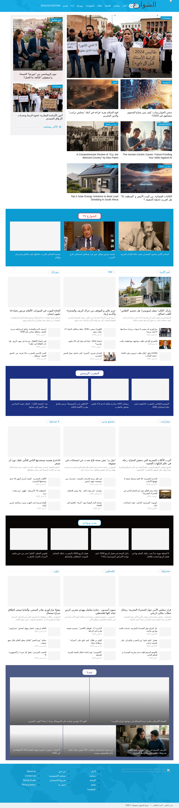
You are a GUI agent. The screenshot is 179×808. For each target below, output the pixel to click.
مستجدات (57, 86)
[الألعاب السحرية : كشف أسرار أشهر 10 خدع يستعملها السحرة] (54, 482)
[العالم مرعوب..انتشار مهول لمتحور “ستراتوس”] (54, 631)
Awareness (164, 124)
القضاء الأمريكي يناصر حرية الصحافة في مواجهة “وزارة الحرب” (138, 721)
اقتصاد (108, 5)
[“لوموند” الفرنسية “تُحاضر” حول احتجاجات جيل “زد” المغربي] (165, 506)
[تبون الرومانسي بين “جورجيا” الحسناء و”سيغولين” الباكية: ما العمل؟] (38, 44)
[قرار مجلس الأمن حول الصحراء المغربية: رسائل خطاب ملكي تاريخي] (145, 591)
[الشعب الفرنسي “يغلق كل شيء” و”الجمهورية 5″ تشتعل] (54, 655)
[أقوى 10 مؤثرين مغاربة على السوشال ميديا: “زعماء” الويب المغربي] (50, 701)
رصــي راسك (111, 124)
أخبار (115, 82)
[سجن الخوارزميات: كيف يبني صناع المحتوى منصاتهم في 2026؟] (146, 94)
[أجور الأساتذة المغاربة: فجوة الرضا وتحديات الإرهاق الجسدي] (38, 97)
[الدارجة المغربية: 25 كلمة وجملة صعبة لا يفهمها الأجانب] (165, 482)
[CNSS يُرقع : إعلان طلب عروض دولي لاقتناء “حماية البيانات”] (165, 356)
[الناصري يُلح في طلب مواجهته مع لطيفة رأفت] (165, 344)
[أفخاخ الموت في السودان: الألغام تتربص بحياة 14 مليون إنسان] (34, 292)
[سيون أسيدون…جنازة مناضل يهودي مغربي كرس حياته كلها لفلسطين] (89, 591)
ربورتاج (80, 5)
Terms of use (29, 780)
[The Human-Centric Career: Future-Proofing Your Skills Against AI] (146, 136)
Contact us (30, 776)
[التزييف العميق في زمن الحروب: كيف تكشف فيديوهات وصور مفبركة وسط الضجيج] (142, 741)
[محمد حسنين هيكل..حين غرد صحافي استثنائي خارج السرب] (89, 236)
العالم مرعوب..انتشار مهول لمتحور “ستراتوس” (27, 628)
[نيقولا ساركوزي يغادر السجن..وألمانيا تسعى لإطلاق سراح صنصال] (34, 591)
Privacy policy (29, 785)
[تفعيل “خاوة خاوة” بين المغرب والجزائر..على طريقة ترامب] (165, 643)
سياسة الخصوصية (57, 776)
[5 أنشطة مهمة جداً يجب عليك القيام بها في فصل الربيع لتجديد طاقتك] (150, 539)
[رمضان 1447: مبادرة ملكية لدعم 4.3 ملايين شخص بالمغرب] (110, 389)
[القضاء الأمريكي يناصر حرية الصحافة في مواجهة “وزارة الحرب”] (129, 701)
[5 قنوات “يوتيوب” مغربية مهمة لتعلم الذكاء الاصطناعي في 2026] (36, 741)
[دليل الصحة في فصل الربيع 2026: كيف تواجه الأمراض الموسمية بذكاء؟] (110, 539)
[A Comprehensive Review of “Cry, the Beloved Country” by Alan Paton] (92, 136)
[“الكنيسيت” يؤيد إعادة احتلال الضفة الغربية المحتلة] (110, 655)
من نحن (62, 771)
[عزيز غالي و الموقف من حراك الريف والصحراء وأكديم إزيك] (89, 292)
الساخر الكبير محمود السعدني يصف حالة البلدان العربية (145, 254)
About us (31, 771)
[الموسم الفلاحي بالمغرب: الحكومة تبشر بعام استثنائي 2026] (150, 389)
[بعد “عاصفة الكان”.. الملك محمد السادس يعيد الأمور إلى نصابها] (29, 389)
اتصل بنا (62, 785)
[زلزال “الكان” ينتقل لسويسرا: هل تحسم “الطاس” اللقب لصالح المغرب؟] (145, 292)
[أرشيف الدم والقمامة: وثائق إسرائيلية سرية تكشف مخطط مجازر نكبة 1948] (54, 332)
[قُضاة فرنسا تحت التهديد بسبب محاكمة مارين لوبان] (54, 506)
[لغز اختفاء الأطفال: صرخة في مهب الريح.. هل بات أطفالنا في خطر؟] (54, 344)
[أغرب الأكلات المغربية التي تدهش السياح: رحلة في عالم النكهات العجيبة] (145, 441)
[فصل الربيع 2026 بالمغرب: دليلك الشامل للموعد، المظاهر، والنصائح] (69, 539)
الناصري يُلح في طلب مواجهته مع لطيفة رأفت (138, 341)
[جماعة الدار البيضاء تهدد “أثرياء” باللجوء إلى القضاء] (110, 506)
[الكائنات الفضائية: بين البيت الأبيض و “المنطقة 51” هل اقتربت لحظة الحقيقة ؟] (146, 178)
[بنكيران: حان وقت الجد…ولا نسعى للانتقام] (110, 494)
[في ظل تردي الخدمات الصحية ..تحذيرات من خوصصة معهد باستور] (110, 482)
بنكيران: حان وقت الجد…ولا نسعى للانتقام (85, 491)
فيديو (65, 5)
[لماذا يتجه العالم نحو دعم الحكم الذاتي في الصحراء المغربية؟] (165, 494)
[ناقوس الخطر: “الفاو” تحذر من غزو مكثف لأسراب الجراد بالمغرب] (29, 539)
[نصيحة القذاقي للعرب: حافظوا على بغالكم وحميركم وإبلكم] (35, 236)
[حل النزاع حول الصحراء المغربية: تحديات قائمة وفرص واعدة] (165, 631)
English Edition (50, 5)
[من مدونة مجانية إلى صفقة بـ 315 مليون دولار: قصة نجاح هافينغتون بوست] (89, 741)
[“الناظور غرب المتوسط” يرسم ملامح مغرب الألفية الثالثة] (69, 389)
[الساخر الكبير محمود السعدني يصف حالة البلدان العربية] (144, 236)
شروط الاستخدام (58, 780)
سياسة (117, 5)
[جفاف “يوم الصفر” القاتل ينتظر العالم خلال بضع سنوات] (54, 643)
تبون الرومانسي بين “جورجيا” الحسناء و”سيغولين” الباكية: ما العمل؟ (37, 76)
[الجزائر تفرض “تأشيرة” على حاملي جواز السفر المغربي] (110, 356)
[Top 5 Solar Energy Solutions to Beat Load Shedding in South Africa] (92, 178)
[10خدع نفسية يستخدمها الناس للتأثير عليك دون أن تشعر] (34, 441)
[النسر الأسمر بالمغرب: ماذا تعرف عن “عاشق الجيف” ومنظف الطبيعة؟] (54, 356)
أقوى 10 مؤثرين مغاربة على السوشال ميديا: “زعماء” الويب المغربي (57, 721)
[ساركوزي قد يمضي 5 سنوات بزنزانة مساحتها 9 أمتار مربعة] (165, 332)
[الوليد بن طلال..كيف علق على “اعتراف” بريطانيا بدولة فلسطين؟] (110, 643)
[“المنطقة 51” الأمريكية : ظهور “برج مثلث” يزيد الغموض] (54, 494)
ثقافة (99, 5)
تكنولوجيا (90, 5)
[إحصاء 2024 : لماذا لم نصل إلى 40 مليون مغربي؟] (110, 344)
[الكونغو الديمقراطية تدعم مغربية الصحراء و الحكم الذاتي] (165, 655)
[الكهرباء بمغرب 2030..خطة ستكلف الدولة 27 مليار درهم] (110, 332)
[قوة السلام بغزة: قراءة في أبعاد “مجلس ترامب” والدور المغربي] (92, 94)
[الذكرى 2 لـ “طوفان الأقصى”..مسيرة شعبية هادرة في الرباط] (110, 631)
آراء (72, 5)
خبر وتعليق (56, 20)
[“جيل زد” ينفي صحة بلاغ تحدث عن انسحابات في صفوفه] (89, 441)
